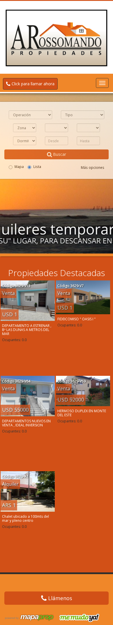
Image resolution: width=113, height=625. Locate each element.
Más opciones (92, 167)
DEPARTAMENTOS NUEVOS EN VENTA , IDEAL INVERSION (26, 423)
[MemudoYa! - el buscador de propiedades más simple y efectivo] (77, 618)
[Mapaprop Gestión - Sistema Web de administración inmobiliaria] (29, 618)
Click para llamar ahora (32, 83)
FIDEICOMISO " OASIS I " (76, 319)
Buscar (59, 154)
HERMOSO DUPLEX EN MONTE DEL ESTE (81, 412)
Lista (37, 166)
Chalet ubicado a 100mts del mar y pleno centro (25, 518)
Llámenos (59, 598)
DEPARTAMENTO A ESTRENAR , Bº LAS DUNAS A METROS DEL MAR (26, 329)
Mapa (19, 166)
